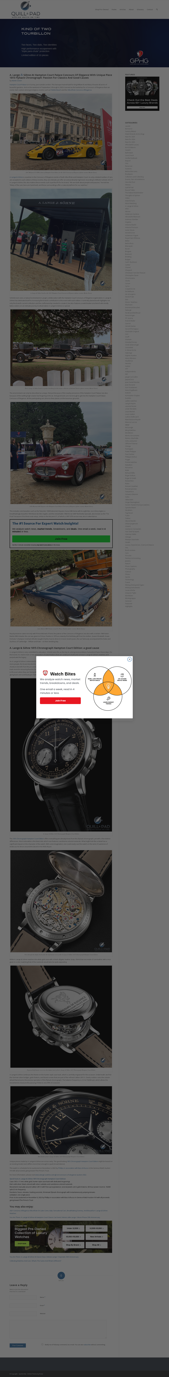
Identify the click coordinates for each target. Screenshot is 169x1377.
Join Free (60, 700)
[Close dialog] (129, 659)
